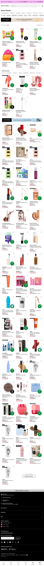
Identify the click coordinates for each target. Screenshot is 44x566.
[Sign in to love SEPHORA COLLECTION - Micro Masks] (14, 50)
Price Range (20, 15)
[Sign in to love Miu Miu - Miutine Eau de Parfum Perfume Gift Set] (27, 425)
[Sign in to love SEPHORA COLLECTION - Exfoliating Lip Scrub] (14, 97)
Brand (25, 15)
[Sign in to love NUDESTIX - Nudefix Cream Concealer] (27, 361)
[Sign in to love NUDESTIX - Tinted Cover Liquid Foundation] (27, 340)
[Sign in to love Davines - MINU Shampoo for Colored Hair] (14, 446)
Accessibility (13, 554)
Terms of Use (8, 554)
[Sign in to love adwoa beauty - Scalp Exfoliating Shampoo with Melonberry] (27, 404)
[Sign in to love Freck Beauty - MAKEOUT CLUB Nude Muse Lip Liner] (27, 189)
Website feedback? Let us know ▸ (22, 490)
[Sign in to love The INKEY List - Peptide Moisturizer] (27, 76)
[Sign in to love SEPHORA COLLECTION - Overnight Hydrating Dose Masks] (14, 232)
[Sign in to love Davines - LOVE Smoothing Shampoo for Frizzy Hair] (41, 361)
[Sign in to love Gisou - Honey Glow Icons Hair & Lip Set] (41, 125)
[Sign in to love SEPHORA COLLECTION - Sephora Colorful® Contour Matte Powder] (14, 382)
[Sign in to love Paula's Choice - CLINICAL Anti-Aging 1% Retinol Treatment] (41, 168)
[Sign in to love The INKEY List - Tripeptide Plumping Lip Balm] (27, 232)
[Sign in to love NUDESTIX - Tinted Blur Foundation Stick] (41, 425)
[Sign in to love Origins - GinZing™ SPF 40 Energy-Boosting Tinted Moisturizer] (41, 319)
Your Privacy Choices (22, 554)
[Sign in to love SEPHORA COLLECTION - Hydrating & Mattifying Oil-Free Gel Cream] (41, 29)
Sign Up (17, 538)
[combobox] (24, 6)
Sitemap (17, 554)
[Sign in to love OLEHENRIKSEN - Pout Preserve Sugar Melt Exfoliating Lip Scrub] (41, 404)
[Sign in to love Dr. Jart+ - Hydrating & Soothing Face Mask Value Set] (27, 168)
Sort (4, 15)
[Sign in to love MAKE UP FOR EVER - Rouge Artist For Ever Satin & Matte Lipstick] (27, 254)
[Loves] (39, 5)
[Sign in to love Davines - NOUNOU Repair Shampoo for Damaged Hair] (14, 467)
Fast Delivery (15, 15)
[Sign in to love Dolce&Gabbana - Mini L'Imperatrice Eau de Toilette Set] (27, 147)
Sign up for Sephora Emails (6, 535)
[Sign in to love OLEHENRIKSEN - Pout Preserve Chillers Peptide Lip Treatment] (14, 76)
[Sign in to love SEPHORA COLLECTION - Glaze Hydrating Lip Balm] (27, 29)
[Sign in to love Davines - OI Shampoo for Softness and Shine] (27, 297)
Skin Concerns (35, 15)
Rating (29, 15)
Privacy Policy (3, 554)
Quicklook (8, 39)
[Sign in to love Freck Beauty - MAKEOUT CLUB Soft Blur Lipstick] (14, 254)
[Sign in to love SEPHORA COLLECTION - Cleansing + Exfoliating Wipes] (14, 29)
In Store (9, 15)
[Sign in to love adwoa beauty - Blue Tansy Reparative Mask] (41, 382)
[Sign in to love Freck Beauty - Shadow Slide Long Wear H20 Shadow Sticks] (41, 297)
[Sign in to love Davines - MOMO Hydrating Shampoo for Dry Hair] (14, 425)
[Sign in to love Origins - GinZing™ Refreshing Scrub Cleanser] (14, 276)
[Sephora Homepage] (5, 5)
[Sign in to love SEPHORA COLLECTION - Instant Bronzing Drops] (41, 189)
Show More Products (29, 476)
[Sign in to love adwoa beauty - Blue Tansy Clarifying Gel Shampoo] (14, 361)
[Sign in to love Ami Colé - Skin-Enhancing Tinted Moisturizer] (27, 319)
